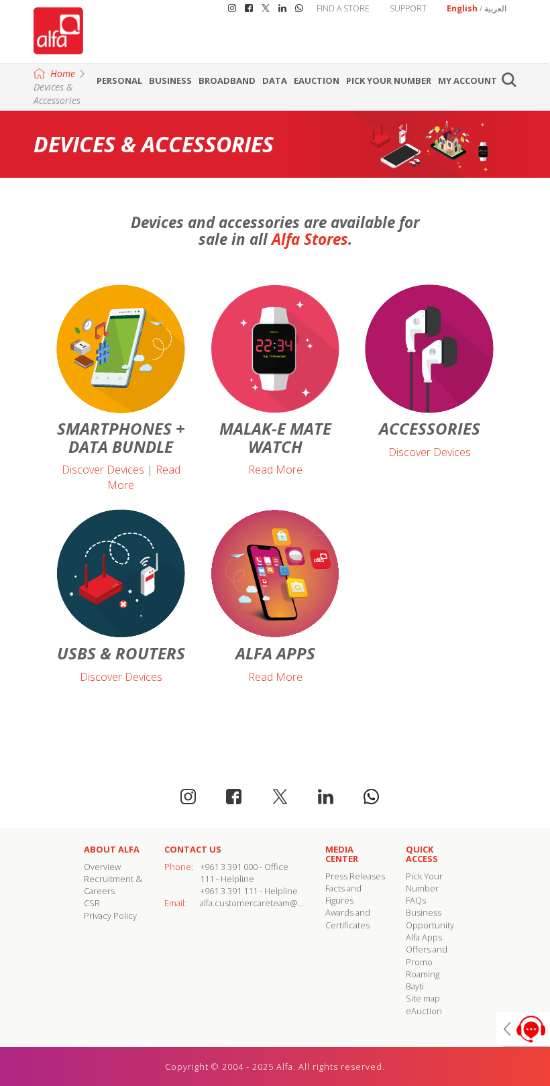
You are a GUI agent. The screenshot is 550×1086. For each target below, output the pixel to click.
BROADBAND (227, 80)
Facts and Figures (343, 894)
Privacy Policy (110, 916)
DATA (274, 80)
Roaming (422, 974)
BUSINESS (170, 80)
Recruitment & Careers (113, 885)
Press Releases (355, 876)
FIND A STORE (343, 8)
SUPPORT (408, 8)
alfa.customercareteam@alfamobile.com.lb (283, 903)
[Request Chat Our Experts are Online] (523, 1029)
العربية (495, 8)
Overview (102, 867)
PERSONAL (119, 80)
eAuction (316, 80)
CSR (92, 903)
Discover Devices (103, 469)
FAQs (416, 900)
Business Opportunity (430, 918)
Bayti (415, 986)
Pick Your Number (388, 80)
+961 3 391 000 (229, 867)
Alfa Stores (310, 239)
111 (207, 879)
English (462, 8)
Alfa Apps (424, 937)
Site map (423, 998)
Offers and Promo (426, 955)
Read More (275, 469)
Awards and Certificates (347, 918)
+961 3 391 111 (229, 891)
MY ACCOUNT (467, 80)
